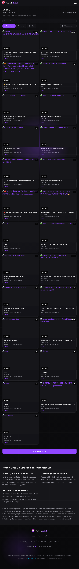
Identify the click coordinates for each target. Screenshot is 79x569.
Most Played (10, 26)
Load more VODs (39, 451)
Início (33, 536)
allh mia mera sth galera (12, 148)
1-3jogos (44, 372)
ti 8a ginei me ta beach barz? (14, 276)
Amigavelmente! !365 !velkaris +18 (52, 148)
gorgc (43, 406)
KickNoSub (32, 559)
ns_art (5, 86)
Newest (22, 26)
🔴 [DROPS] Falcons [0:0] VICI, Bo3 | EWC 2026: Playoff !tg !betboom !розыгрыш (31, 212)
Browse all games (71, 12)
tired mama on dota (10, 340)
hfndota (43, 374)
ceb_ (5, 182)
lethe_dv (43, 118)
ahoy (5, 244)
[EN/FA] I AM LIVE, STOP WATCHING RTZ (54, 53)
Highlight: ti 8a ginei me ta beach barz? (54, 244)
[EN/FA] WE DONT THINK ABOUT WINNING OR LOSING (58, 276)
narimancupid (45, 342)
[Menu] (75, 2)
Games (40, 536)
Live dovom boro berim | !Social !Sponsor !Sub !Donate (59, 340)
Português (53, 541)
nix (42, 86)
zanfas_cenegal (46, 150)
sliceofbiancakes (9, 118)
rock (5, 372)
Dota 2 (6, 58)
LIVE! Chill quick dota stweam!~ (14, 116)
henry (5, 438)
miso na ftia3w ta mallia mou (14, 308)
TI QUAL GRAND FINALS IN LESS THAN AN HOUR (19, 180)
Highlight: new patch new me (51, 116)
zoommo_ (7, 406)
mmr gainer (7, 436)
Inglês (24, 541)
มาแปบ (6, 404)
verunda (6, 246)
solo (5, 214)
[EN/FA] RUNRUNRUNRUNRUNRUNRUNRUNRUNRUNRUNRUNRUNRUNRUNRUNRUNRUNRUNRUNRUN (35, 53)
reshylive (44, 214)
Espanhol (43, 541)
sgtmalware (7, 54)
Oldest (32, 26)
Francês (32, 541)
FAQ (46, 536)
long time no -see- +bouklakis (51, 180)
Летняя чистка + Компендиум (51, 84)
